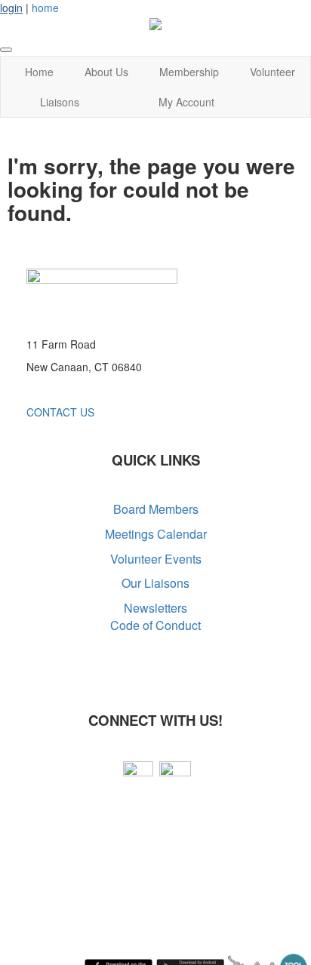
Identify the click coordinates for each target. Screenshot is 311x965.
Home (39, 71)
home (45, 7)
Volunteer (272, 71)
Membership (189, 71)
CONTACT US (60, 411)
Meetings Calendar (156, 533)
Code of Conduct (155, 625)
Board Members (156, 509)
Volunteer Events (156, 558)
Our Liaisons (155, 583)
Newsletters (155, 607)
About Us (106, 71)
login (11, 7)
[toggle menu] (6, 50)
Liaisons (59, 101)
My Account (186, 101)
